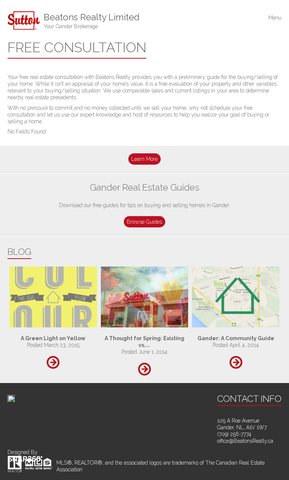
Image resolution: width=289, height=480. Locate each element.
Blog (19, 251)
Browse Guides (144, 222)
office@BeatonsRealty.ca (245, 441)
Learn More (144, 159)
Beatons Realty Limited (92, 20)
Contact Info (249, 398)
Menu (274, 18)
